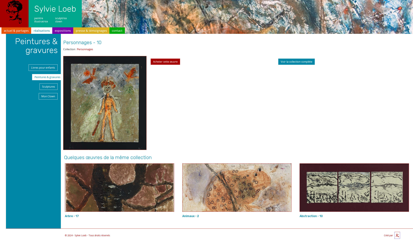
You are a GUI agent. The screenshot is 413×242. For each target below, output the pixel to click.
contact (117, 31)
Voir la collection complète (296, 61)
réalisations (42, 31)
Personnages (85, 49)
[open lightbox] (104, 104)
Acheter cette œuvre (165, 61)
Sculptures (48, 86)
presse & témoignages (91, 31)
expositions (63, 31)
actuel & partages (16, 31)
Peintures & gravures (47, 77)
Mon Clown (48, 96)
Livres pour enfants (43, 67)
